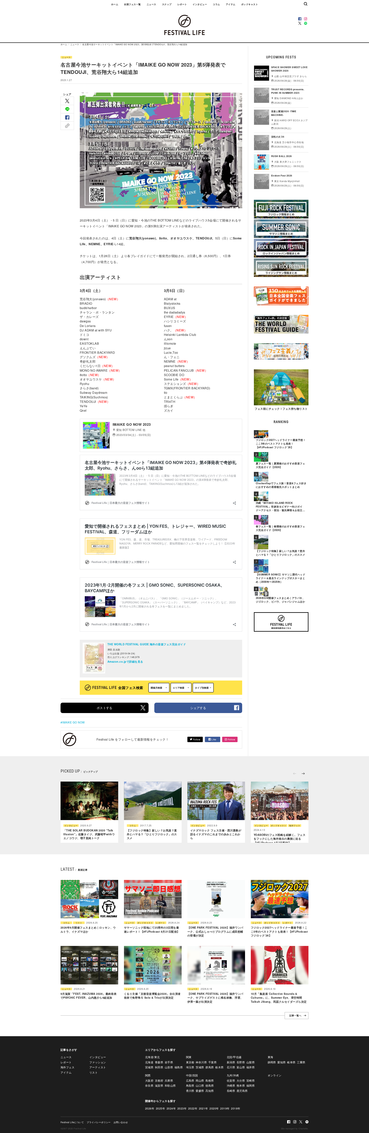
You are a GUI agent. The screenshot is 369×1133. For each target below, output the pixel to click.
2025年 (160, 1108)
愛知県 (281, 1062)
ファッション (97, 1062)
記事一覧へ (295, 1015)
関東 (189, 1057)
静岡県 (272, 1062)
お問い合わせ (121, 1122)
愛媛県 (200, 1091)
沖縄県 (231, 1085)
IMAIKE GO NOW (73, 722)
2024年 (171, 1108)
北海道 (149, 1062)
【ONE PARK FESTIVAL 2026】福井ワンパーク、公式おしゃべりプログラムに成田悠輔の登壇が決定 (215, 931)
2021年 (203, 1108)
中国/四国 (192, 1075)
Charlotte (303, 1128)
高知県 (209, 1091)
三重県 (301, 1062)
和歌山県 (170, 1085)
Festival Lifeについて (72, 1122)
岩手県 (169, 1062)
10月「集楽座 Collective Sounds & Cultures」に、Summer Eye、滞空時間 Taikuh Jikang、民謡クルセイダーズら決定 (279, 997)
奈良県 (149, 1085)
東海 (270, 1057)
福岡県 (250, 1085)
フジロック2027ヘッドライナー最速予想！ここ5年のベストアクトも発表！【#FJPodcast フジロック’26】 (279, 931)
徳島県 (209, 1085)
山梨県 (250, 1062)
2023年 (182, 1108)
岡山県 (200, 1080)
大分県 (241, 1080)
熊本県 (241, 1085)
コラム (216, 4)
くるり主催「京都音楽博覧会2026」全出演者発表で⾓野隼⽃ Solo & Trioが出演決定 (152, 995)
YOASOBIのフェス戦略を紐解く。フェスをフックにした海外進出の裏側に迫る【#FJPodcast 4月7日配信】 (279, 839)
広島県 (190, 1080)
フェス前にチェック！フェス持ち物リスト (281, 409)
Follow (196, 739)
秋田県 (159, 1067)
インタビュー (200, 4)
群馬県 (209, 1067)
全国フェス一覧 (132, 4)
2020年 (214, 1108)
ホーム (114, 4)
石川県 (231, 1067)
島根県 (209, 1080)
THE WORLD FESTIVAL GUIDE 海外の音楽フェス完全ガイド (146, 644)
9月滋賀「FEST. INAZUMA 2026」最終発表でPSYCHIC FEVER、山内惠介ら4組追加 (88, 995)
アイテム (230, 4)
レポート (182, 4)
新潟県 (231, 1062)
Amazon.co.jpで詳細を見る (125, 661)
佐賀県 (231, 1080)
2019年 (224, 1108)
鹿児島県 (242, 1091)
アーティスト (97, 1067)
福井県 (250, 1067)
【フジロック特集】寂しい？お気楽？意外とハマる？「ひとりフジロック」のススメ (152, 834)
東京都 (190, 1062)
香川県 (190, 1091)
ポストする (104, 708)
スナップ (167, 4)
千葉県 (212, 1062)
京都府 (159, 1080)
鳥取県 (190, 1085)
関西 (148, 1075)
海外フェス (294, 825)
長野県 (241, 1062)
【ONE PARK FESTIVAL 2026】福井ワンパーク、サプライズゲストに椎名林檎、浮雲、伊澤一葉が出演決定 (215, 997)
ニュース (151, 4)
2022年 (192, 1108)
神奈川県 (201, 1062)
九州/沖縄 (233, 1075)
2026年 (149, 1108)
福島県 (179, 1067)
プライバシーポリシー (99, 1122)
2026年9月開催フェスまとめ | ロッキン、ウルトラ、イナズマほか (88, 929)
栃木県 (219, 1067)
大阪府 (149, 1080)
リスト (79, 922)
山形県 (169, 1067)
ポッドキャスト (249, 4)
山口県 (200, 1085)
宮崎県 (250, 1080)
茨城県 (200, 1067)
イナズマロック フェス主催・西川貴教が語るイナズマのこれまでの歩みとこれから (215, 834)
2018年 (235, 1108)
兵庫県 (169, 1080)
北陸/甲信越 (234, 1057)
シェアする (198, 708)
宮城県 (149, 1067)
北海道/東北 (152, 1057)
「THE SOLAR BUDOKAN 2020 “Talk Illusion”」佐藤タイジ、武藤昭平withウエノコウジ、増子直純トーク (89, 834)
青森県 (159, 1062)
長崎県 (231, 1091)
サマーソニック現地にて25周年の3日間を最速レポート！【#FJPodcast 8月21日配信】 (152, 929)
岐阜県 (291, 1062)
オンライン (275, 1075)
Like (213, 739)
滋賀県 (159, 1085)
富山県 (241, 1067)
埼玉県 (190, 1067)
